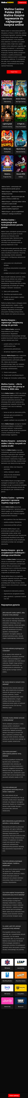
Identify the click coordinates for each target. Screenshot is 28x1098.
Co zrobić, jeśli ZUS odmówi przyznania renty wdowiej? (12, 927)
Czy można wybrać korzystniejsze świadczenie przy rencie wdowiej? (13, 894)
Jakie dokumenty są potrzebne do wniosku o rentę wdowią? (14, 822)
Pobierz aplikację (14, 1095)
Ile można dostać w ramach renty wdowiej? (13, 683)
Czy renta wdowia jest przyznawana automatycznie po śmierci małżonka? (13, 789)
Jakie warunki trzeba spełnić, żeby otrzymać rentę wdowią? (14, 614)
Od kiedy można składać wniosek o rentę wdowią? (13, 719)
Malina (7, 2)
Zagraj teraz (14, 71)
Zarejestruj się (22, 2)
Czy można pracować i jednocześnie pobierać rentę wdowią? (12, 753)
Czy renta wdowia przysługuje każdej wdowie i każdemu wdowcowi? (12, 863)
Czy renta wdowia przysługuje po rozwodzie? (13, 649)
